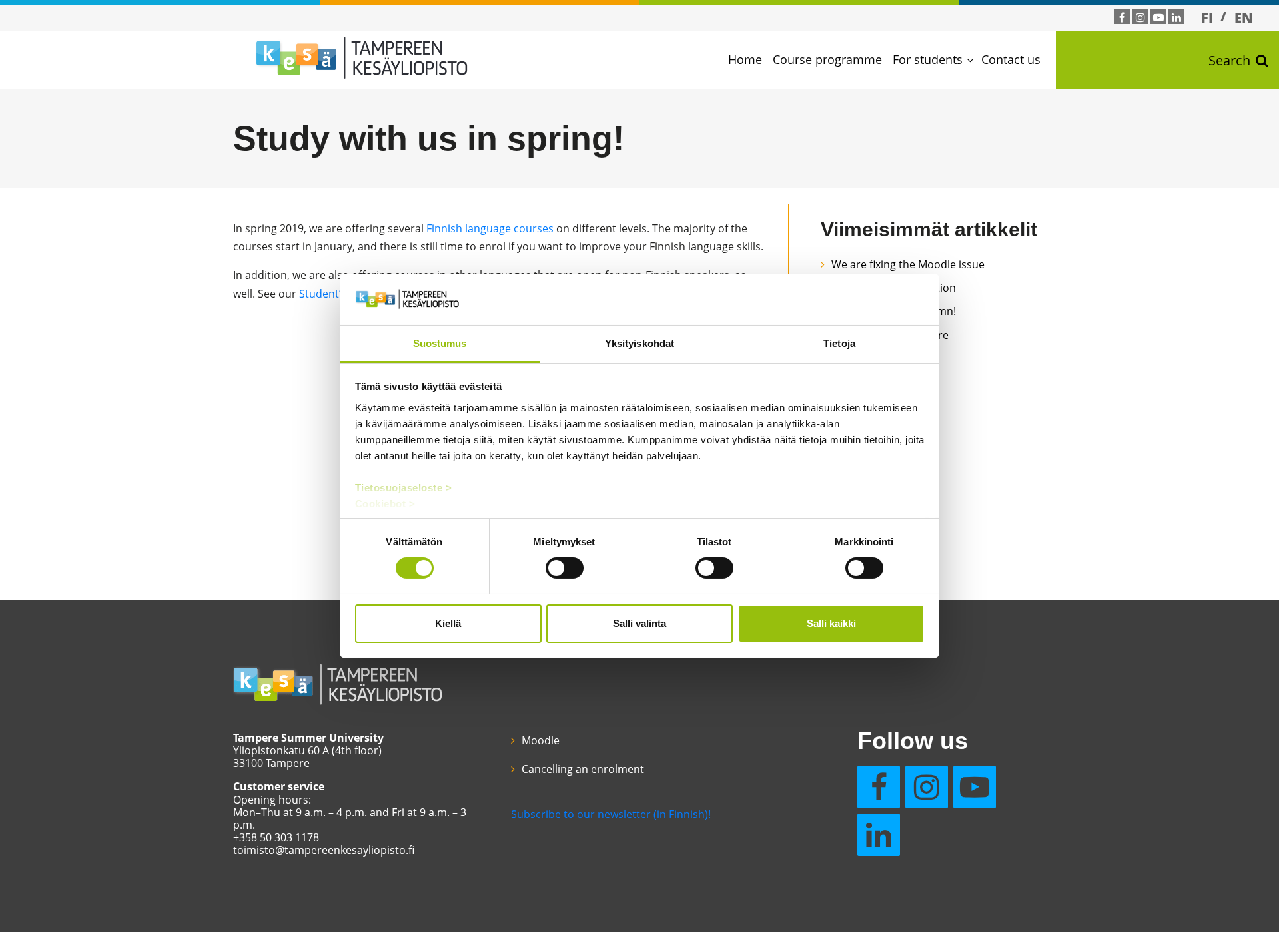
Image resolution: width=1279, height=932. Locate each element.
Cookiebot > (385, 503)
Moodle (541, 740)
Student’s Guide (339, 293)
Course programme (827, 59)
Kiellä (448, 623)
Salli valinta (639, 623)
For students (928, 59)
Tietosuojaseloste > (403, 487)
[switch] (565, 568)
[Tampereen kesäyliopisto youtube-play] (1158, 17)
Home (745, 59)
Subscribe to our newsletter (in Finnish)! (611, 814)
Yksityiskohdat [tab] (639, 343)
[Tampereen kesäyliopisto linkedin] (1176, 17)
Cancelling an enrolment (583, 769)
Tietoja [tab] (839, 343)
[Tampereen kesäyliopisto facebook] (1122, 17)
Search (1229, 60)
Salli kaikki (831, 623)
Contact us (1011, 59)
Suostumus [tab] (440, 343)
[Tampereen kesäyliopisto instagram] (1140, 17)
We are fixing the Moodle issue (908, 264)
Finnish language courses (490, 228)
